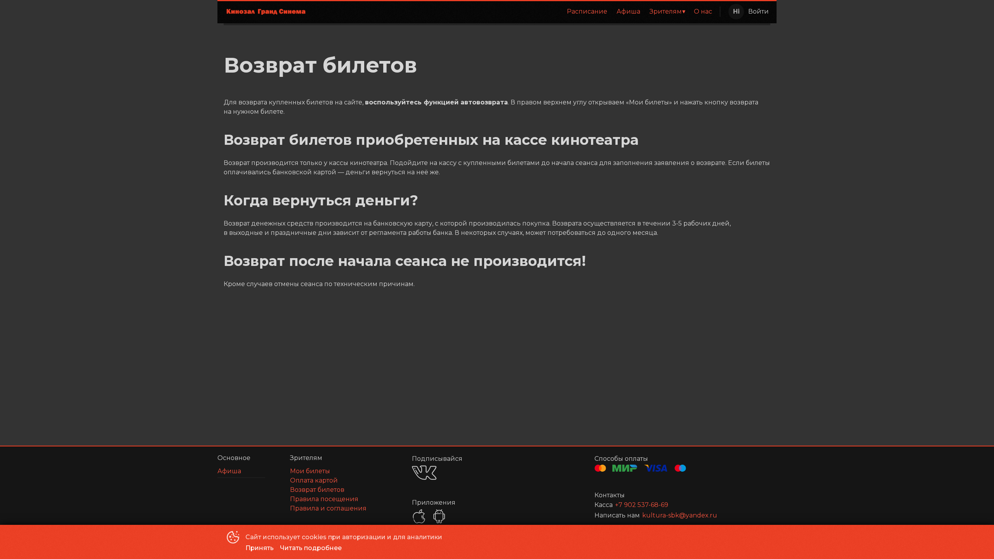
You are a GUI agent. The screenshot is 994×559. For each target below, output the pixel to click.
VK (424, 472)
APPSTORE (419, 516)
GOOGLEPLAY (439, 516)
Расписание (587, 11)
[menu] (516, 12)
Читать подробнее (311, 548)
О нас (703, 11)
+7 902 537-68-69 (641, 505)
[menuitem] (587, 12)
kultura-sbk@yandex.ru (679, 515)
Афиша (628, 11)
